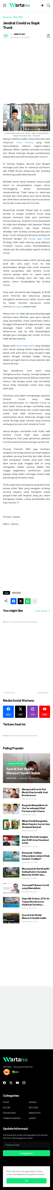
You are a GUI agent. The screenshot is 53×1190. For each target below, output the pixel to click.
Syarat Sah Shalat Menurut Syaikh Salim (34, 916)
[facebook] (4, 1082)
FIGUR (6, 1102)
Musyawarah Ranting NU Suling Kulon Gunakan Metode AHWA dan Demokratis (35, 871)
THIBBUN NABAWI (11, 1118)
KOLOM (6, 1107)
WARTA (32, 1118)
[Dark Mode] (42, 5)
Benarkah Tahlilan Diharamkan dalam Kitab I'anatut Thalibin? (36, 855)
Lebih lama (43, 692)
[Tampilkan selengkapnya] (35, 601)
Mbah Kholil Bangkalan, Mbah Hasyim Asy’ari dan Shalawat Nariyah (36, 823)
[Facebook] (13, 601)
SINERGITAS (35, 1113)
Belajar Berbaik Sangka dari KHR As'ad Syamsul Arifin (35, 839)
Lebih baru (10, 692)
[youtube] (17, 1082)
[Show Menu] (4, 5)
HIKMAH (33, 1102)
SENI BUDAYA (9, 1113)
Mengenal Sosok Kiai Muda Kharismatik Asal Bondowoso (35, 792)
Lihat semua (41, 610)
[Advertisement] (26, 69)
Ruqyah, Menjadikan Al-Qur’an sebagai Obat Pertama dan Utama (35, 808)
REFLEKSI (18, 17)
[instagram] (23, 1082)
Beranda (7, 17)
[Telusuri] (48, 5)
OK (26, 1180)
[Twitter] (21, 601)
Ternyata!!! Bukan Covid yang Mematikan (35, 887)
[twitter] (10, 1082)
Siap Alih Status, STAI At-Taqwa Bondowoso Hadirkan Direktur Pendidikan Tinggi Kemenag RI (36, 901)
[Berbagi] (47, 36)
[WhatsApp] (28, 601)
